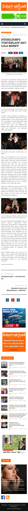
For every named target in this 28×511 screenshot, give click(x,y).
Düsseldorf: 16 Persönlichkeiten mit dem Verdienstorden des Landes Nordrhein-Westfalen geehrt (18, 415)
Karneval (9, 32)
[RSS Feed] (8, 497)
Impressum (4, 505)
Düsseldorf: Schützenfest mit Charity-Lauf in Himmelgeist (16, 397)
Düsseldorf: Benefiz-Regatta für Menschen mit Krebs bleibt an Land (17, 364)
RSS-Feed (9, 508)
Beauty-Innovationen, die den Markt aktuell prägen (13, 480)
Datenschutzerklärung (14, 505)
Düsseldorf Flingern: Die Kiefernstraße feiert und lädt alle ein (17, 381)
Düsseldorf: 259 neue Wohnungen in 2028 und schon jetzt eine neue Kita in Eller (17, 406)
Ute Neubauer (7, 49)
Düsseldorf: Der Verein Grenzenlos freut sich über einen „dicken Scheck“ (17, 390)
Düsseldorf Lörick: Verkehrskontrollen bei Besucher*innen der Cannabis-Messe (16, 425)
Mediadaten (14, 506)
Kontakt (23, 505)
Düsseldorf (4, 32)
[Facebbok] (3, 497)
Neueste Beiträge (7, 358)
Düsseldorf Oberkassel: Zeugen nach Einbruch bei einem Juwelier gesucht (17, 372)
